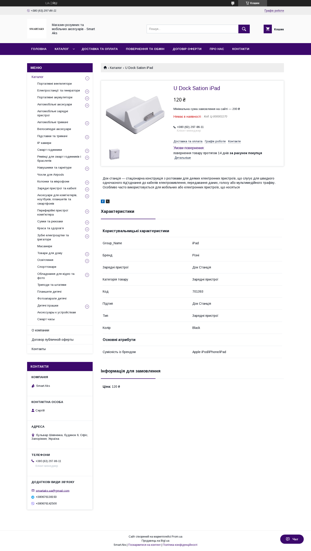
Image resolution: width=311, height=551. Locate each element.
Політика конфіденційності (180, 544)
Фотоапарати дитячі (51, 298)
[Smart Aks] (36, 37)
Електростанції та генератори (58, 90)
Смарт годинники (49, 149)
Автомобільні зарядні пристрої (52, 113)
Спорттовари (46, 266)
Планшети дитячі (49, 291)
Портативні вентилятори (54, 83)
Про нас (217, 49)
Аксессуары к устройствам (56, 312)
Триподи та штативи (51, 284)
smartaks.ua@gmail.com (52, 490)
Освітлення (45, 260)
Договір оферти (187, 49)
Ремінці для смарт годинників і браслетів (59, 158)
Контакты (39, 349)
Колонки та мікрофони (53, 181)
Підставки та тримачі (52, 136)
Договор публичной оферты (53, 339)
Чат (295, 539)
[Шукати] (244, 29)
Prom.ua (177, 536)
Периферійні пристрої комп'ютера (52, 212)
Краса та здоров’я (50, 228)
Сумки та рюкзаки (50, 221)
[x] (108, 202)
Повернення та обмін (145, 49)
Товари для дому (49, 253)
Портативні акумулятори (54, 97)
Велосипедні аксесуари (54, 129)
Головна (38, 49)
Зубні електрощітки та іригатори (53, 237)
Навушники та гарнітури (54, 167)
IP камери (44, 143)
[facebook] (103, 202)
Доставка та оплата (100, 49)
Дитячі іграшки (47, 305)
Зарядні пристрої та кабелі (56, 188)
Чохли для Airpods (50, 174)
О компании (40, 330)
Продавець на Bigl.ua (155, 540)
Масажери (44, 246)
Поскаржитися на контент (144, 544)
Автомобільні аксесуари (54, 104)
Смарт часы (46, 319)
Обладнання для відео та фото (55, 276)
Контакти (240, 49)
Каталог (62, 49)
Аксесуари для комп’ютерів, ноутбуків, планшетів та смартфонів (57, 199)
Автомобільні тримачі (52, 122)
